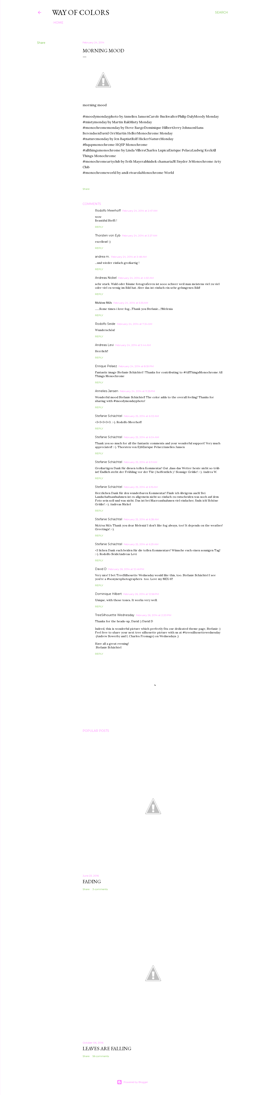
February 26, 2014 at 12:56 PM (141, 594)
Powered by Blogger (136, 1082)
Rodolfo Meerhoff (108, 210)
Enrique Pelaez (106, 366)
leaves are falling (107, 1048)
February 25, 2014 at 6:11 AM (140, 462)
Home (58, 22)
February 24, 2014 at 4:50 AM (136, 277)
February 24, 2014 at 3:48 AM (129, 256)
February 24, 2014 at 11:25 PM (137, 391)
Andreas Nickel (106, 278)
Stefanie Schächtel (108, 416)
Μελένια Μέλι (103, 303)
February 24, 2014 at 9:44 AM (133, 345)
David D (101, 569)
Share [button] (41, 43)
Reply (99, 226)
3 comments (100, 889)
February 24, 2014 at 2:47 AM (139, 210)
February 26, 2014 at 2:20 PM (153, 615)
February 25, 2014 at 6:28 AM (141, 519)
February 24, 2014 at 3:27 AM (139, 235)
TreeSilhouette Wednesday (114, 615)
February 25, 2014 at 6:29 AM (141, 544)
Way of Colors (80, 12)
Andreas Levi (104, 345)
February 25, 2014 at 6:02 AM (141, 416)
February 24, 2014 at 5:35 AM (130, 302)
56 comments (101, 1056)
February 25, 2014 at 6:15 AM (141, 486)
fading (92, 881)
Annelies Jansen (106, 391)
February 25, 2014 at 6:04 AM (141, 437)
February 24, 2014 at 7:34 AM (134, 323)
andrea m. (102, 256)
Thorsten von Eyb (107, 235)
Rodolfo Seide (105, 324)
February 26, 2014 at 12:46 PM (126, 569)
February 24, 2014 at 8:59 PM (136, 366)
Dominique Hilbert (108, 594)
